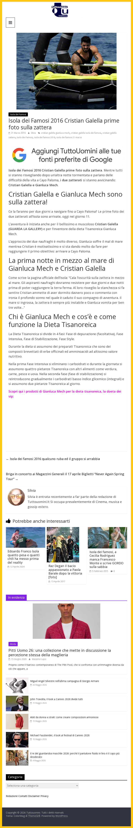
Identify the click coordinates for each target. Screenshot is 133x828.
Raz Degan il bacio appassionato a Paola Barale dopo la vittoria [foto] (65, 571)
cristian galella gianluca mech (55, 132)
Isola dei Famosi (18, 114)
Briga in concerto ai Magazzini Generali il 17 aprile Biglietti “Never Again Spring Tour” (65, 476)
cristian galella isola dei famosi (86, 132)
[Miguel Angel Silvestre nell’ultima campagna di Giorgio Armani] (17, 679)
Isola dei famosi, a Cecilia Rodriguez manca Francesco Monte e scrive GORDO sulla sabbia (106, 559)
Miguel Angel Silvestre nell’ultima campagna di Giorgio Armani (64, 681)
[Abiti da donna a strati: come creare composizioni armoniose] (17, 715)
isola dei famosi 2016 (44, 137)
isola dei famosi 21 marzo (69, 137)
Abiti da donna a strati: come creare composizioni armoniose (64, 717)
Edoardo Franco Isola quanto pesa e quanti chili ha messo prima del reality (23, 556)
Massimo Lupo (39, 659)
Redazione (12, 796)
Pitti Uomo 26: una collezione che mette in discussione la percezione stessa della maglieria (59, 652)
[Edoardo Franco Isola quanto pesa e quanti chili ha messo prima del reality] (25, 529)
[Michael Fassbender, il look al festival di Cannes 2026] (17, 733)
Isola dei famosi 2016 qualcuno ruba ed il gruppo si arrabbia (53, 459)
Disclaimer (34, 796)
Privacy (44, 796)
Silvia (33, 132)
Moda (13, 644)
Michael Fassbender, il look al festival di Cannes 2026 (60, 735)
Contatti (22, 796)
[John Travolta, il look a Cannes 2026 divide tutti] (17, 697)
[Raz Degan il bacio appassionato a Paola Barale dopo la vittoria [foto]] (63, 529)
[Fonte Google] (66, 155)
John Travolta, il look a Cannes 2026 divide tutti (56, 699)
